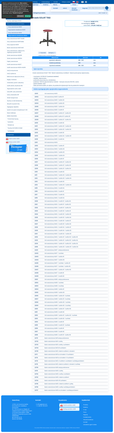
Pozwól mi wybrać (7, 16)
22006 (36, 110)
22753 (36, 377)
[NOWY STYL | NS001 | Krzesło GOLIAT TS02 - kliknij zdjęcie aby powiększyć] (47, 35)
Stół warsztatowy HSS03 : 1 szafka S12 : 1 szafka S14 (58, 129)
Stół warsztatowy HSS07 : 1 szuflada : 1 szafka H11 (57, 263)
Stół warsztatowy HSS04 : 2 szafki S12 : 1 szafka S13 (58, 214)
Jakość (65, 8)
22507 (36, 299)
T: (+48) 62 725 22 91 (41, 406)
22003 (36, 100)
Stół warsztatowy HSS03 (51, 93)
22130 (36, 230)
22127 (36, 224)
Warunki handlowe (88, 419)
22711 (36, 354)
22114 (36, 185)
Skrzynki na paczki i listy (13, 104)
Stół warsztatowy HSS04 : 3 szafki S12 (54, 194)
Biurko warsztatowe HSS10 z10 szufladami (55, 380)
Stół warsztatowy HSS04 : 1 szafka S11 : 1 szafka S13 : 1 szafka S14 (61, 243)
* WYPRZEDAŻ (10, 131)
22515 (36, 325)
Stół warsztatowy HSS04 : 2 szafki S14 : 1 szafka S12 (58, 230)
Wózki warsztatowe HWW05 (14, 55)
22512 (36, 315)
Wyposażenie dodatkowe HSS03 (16, 30)
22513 (36, 318)
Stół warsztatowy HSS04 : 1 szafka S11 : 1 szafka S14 (58, 168)
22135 (36, 247)
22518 (36, 335)
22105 (36, 155)
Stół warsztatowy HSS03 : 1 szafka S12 (54, 100)
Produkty (85, 405)
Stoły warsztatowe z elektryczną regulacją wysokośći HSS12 (15, 51)
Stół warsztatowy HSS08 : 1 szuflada (54, 282)
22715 (36, 364)
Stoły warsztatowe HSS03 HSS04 (15, 24)
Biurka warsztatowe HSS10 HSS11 (15, 47)
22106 (36, 159)
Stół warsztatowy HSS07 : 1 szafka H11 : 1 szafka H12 (58, 269)
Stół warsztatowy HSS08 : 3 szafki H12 (54, 331)
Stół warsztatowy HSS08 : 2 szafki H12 (54, 312)
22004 (36, 103)
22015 (36, 139)
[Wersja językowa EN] (77, 2)
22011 (36, 126)
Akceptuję (27, 16)
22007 (36, 113)
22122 (36, 207)
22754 (36, 380)
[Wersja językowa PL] (74, 2)
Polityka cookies (66, 2)
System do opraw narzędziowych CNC (17, 110)
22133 (36, 240)
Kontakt (56, 2)
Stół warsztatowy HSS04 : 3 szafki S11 (54, 191)
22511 (36, 312)
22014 (36, 136)
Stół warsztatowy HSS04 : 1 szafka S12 (54, 149)
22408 (36, 273)
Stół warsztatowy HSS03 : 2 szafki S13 (54, 132)
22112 (36, 178)
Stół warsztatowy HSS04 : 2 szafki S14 (54, 188)
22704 (36, 348)
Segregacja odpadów (13, 107)
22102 (36, 145)
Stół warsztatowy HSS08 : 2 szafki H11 (54, 322)
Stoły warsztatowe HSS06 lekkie (15, 41)
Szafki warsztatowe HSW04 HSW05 (16, 67)
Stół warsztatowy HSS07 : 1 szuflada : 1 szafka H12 (57, 266)
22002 (36, 97)
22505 (36, 292)
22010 (36, 123)
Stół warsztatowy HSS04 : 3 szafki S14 (54, 198)
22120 (36, 201)
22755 (36, 384)
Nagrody (84, 8)
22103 (36, 149)
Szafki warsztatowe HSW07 (14, 64)
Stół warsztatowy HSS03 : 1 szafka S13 (54, 103)
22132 (36, 237)
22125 (36, 217)
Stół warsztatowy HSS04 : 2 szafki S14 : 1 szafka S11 (58, 227)
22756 (36, 387)
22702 (36, 341)
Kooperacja (34, 5)
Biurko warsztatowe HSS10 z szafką (54, 370)
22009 (36, 119)
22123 (36, 211)
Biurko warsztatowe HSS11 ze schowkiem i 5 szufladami (59, 354)
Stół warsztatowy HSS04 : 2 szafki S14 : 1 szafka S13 (58, 234)
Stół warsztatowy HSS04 (51, 142)
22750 (36, 367)
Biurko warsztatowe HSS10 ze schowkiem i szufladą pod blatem (61, 390)
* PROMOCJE (10, 125)
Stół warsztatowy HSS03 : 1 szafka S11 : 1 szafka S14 (58, 119)
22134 (36, 243)
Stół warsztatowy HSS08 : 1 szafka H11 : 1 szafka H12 (58, 309)
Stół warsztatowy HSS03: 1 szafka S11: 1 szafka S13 (57, 116)
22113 (36, 181)
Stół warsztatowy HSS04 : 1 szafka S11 (54, 145)
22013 (36, 132)
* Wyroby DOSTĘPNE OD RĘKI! (14, 128)
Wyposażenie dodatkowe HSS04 (17, 35)
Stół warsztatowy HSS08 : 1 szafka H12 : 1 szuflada (57, 302)
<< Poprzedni (42, 53)
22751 (36, 370)
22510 (36, 309)
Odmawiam (20, 16)
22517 (36, 331)
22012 (36, 129)
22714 (36, 361)
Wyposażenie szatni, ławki (14, 88)
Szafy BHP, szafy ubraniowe (14, 91)
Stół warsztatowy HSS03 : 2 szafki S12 (54, 123)
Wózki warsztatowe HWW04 (14, 58)
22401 (36, 250)
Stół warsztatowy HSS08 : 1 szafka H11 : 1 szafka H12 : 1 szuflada (61, 315)
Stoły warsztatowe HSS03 (15, 27)
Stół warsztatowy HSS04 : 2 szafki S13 (54, 181)
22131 (36, 234)
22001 (36, 93)
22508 (36, 302)
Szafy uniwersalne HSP (13, 95)
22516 (36, 328)
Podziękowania (87, 417)
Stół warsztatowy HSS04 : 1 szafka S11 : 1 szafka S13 (58, 165)
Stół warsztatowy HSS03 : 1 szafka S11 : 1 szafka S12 (58, 113)
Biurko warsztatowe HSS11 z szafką (54, 341)
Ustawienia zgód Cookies (90, 424)
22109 (36, 168)
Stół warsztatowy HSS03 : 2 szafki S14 (54, 139)
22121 (36, 204)
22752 (36, 374)
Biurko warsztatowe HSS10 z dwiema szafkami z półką (59, 384)
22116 (36, 191)
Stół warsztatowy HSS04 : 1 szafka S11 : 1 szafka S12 (58, 162)
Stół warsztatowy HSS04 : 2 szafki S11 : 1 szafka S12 (58, 201)
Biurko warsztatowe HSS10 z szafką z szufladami (57, 374)
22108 (36, 165)
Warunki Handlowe (74, 9)
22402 (36, 253)
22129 (36, 227)
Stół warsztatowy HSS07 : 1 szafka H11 (54, 256)
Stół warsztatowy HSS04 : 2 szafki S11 (54, 159)
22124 (36, 214)
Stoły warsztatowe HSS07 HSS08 (15, 38)
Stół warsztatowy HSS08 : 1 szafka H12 (54, 292)
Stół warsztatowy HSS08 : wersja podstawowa (57, 279)
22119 (36, 198)
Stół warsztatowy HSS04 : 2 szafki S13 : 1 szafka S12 (58, 224)
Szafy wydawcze (11, 73)
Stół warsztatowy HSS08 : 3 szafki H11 (54, 328)
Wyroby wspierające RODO (14, 21)
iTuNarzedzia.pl (46, 2)
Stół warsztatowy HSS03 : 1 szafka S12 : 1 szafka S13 (58, 126)
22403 (36, 256)
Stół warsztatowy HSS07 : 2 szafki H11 (54, 273)
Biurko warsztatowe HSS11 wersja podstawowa (57, 338)
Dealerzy (45, 5)
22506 (36, 295)
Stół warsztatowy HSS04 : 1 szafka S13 (54, 152)
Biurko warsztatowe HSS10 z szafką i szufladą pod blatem (60, 387)
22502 (36, 282)
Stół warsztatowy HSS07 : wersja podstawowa (57, 250)
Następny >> (52, 53)
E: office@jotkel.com (41, 404)
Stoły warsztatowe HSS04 (15, 32)
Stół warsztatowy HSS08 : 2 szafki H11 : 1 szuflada (57, 325)
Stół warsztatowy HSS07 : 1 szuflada (54, 253)
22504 (36, 289)
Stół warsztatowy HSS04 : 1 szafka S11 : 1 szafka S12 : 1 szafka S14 (61, 240)
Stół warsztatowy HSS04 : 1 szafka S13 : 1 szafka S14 (58, 185)
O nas (84, 409)
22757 (36, 390)
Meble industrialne (12, 116)
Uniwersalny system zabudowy (15, 82)
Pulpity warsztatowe (12, 61)
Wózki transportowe (12, 98)
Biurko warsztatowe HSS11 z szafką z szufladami (57, 344)
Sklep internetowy (33, 2)
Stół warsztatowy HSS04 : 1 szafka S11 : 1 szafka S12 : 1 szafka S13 (61, 237)
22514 (36, 322)
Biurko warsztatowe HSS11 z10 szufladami (55, 348)
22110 (36, 172)
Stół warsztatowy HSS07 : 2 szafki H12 (54, 276)
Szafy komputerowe (12, 70)
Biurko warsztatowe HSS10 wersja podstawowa (57, 367)
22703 (36, 344)
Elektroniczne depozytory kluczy (15, 76)
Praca (74, 5)
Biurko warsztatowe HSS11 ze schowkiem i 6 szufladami (59, 357)
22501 (36, 279)
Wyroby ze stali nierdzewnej (14, 101)
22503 (36, 286)
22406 (36, 266)
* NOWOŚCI (10, 122)
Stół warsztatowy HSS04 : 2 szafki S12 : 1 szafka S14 (58, 217)
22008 (36, 116)
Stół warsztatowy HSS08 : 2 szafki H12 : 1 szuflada (57, 318)
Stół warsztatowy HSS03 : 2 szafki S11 (54, 110)
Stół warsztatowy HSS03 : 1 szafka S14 (54, 106)
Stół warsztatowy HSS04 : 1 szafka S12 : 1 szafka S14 (58, 178)
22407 (36, 269)
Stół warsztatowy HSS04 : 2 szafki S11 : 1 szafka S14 (58, 207)
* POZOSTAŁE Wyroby (12, 119)
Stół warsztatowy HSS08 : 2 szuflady (54, 286)
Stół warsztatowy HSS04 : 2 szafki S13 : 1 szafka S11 (58, 220)
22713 (36, 357)
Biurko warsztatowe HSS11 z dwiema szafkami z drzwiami (60, 351)
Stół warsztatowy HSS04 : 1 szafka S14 (55, 155)
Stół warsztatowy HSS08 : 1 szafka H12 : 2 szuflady (58, 305)
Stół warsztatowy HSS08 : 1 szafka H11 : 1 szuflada (57, 295)
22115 (36, 188)
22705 (36, 351)
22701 (36, 338)
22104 (36, 152)
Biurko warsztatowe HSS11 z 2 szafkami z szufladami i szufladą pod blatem (64, 361)
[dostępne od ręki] (18, 152)
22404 (36, 260)
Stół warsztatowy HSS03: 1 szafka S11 (54, 97)
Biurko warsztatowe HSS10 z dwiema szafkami (57, 377)
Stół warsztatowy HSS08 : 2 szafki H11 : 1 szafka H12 (58, 335)
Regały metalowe (12, 79)
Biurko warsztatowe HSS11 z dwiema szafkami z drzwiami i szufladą (62, 364)
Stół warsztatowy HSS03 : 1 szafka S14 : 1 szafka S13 (58, 136)
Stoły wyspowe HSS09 (13, 44)
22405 (36, 263)
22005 (36, 106)
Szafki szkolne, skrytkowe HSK (15, 85)
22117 (36, 194)
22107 (36, 162)
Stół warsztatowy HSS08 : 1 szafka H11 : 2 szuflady (57, 299)
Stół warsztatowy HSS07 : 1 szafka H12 (54, 260)
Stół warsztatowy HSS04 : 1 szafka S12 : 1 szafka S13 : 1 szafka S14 (61, 247)
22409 (36, 276)
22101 (36, 142)
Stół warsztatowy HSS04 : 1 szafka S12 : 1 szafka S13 (58, 175)
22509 (36, 305)
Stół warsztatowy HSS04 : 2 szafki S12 (54, 172)
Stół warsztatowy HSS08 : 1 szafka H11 (54, 289)
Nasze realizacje (11, 113)
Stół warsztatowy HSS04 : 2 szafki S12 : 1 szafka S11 (58, 211)
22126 (36, 220)
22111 (36, 175)
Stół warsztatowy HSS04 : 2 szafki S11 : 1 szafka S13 (58, 204)
